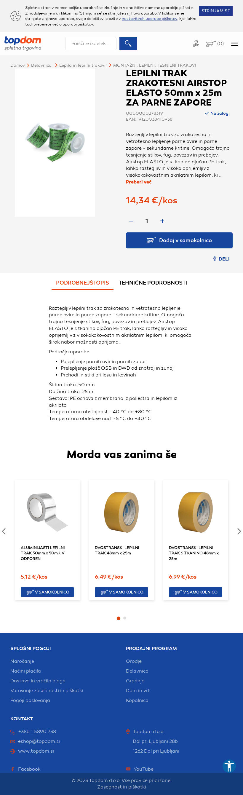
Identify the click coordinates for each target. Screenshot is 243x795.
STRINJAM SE (216, 10)
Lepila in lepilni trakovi (82, 65)
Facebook (29, 769)
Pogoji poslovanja (30, 700)
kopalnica (137, 700)
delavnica (137, 671)
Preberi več (138, 182)
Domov (17, 65)
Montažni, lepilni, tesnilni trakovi (154, 65)
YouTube (144, 769)
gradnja (135, 681)
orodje (134, 661)
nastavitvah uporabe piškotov (149, 18)
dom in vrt (138, 691)
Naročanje (22, 661)
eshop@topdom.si (39, 741)
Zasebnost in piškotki (121, 787)
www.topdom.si (36, 751)
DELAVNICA (41, 65)
